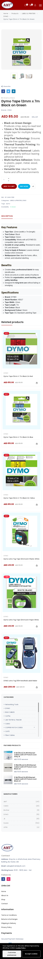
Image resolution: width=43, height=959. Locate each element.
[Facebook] (3, 879)
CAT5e (7, 716)
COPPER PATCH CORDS (14, 727)
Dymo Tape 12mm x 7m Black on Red (18, 376)
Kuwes (6, 823)
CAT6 (7, 731)
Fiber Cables (10, 735)
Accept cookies (31, 954)
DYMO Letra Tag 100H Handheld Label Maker (20, 681)
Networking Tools (11, 704)
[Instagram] (8, 879)
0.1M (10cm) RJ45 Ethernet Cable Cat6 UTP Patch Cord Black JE (25, 779)
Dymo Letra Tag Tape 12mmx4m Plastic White (21, 559)
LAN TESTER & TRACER (13, 720)
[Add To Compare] (33, 186)
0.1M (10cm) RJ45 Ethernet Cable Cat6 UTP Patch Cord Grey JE (25, 755)
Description (7, 216)
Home (6, 13)
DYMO (6, 16)
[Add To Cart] (37, 383)
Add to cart (9, 186)
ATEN (5, 827)
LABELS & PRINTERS (28, 13)
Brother (6, 810)
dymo (8, 204)
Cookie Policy (20, 948)
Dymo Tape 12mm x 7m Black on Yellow (19, 498)
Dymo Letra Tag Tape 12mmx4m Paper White (21, 620)
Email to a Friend (9, 98)
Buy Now (24, 186)
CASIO (7, 724)
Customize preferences (11, 953)
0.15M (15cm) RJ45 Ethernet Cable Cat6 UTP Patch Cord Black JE (25, 767)
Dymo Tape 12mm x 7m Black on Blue (18, 437)
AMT (5, 801)
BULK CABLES (10, 712)
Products (15, 13)
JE (4, 819)
